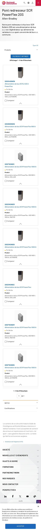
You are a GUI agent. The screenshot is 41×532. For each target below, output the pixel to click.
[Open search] (24, 3)
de (22, 396)
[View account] (32, 3)
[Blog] (35, 496)
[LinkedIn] (6, 496)
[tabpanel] (20, 227)
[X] (20, 496)
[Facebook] (13, 496)
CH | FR (20, 501)
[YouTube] (27, 496)
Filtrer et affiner (20, 56)
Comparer (10, 100)
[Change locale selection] (28, 3)
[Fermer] (38, 506)
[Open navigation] (38, 3)
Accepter (20, 526)
